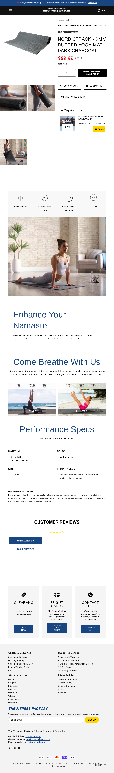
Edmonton (13, 686)
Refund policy (64, 763)
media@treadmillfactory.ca (37, 742)
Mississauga (14, 699)
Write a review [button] (25, 540)
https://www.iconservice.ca (58, 495)
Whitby (11, 696)
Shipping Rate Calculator (20, 664)
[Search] (99, 10)
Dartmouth (13, 703)
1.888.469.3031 (33, 736)
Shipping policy (58, 766)
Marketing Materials (68, 670)
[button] (10, 10)
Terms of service (94, 763)
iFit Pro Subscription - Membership (91, 118)
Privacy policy (78, 763)
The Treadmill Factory (29, 763)
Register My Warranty (68, 657)
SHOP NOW (23, 629)
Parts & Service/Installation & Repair (76, 664)
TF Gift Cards (65, 667)
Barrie (11, 679)
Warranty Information (68, 660)
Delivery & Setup (16, 660)
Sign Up (92, 719)
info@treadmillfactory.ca (38, 739)
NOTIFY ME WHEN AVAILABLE (92, 72)
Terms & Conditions (68, 679)
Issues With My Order (19, 667)
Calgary (12, 683)
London (12, 689)
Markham (12, 693)
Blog (60, 689)
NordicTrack (64, 19)
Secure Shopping (66, 686)
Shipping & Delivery (17, 657)
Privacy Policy (65, 683)
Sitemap (62, 693)
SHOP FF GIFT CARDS (57, 628)
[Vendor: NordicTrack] (68, 33)
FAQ (10, 670)
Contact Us (90, 629)
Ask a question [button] (25, 549)
